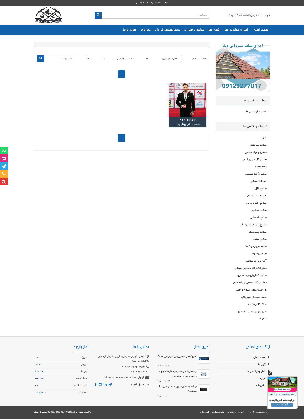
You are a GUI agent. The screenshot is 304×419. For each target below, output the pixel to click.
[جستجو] (98, 15)
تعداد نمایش (125, 58)
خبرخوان (204, 412)
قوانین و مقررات (194, 30)
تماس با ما (129, 30)
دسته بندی (199, 58)
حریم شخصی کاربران (167, 30)
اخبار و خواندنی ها (236, 30)
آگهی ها (214, 30)
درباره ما (145, 30)
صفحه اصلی (260, 30)
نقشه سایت (218, 412)
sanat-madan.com (59, 412)
